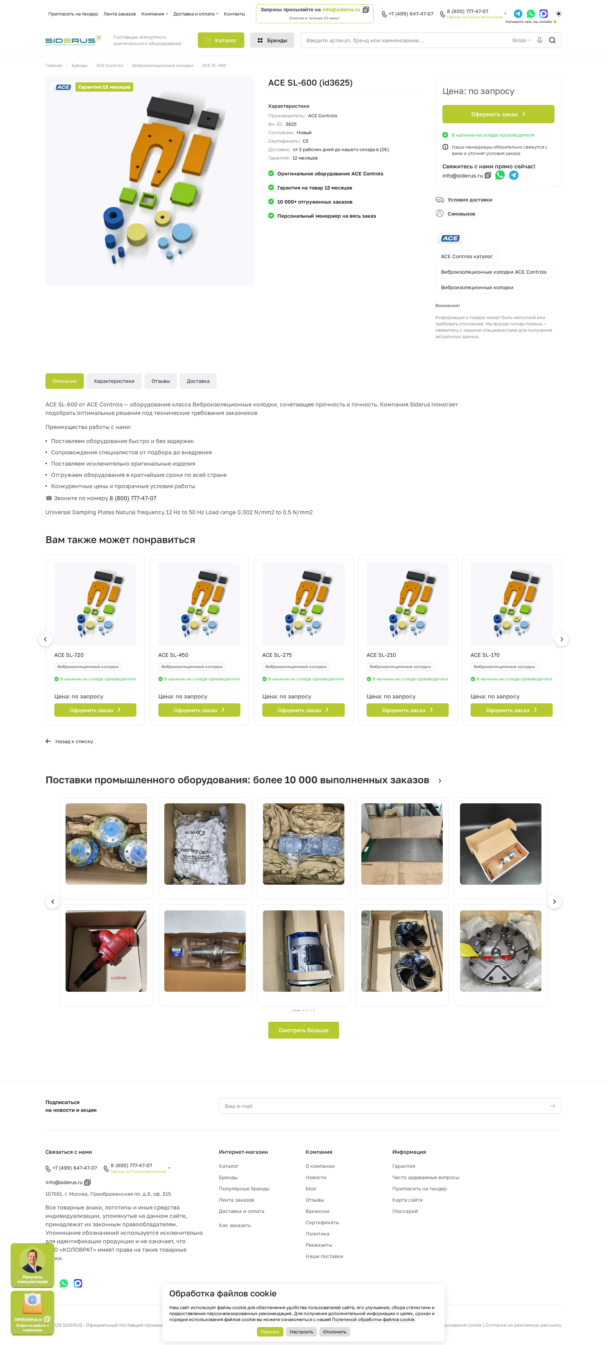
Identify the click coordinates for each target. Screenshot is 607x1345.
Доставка (198, 381)
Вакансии (318, 1211)
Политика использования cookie (445, 1325)
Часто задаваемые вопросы (425, 1177)
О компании (320, 1166)
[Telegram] (514, 175)
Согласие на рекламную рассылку (523, 1325)
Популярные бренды (244, 1188)
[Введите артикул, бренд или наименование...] (552, 40)
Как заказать (235, 1225)
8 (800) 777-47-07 (467, 11)
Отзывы (161, 381)
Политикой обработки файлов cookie (373, 1319)
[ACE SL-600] (149, 181)
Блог (311, 1188)
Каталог (228, 1166)
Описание (65, 381)
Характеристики (114, 381)
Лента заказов (236, 1200)
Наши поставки (324, 1256)
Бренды (228, 1177)
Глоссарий (405, 1211)
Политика (318, 1234)
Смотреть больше (304, 1030)
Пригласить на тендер (419, 1188)
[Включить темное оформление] (559, 14)
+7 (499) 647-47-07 (411, 14)
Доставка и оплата (241, 1211)
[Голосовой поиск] (539, 40)
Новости (316, 1177)
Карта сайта (407, 1200)
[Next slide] (554, 902)
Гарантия (403, 1166)
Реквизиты (319, 1245)
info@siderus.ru (341, 9)
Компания (319, 1151)
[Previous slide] (52, 902)
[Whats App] (500, 175)
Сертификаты (322, 1222)
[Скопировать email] (488, 175)
